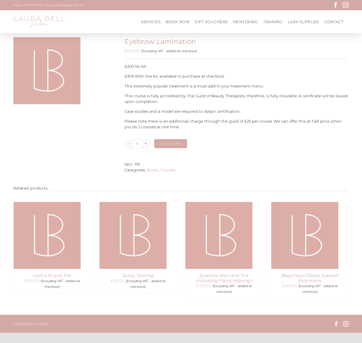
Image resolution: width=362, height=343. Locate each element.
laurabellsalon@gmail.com (66, 5)
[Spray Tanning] (133, 204)
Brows (152, 170)
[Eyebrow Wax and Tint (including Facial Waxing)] (218, 204)
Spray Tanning (138, 275)
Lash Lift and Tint (52, 275)
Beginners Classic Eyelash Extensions (309, 278)
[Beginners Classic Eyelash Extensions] (304, 204)
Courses (167, 170)
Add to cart (170, 143)
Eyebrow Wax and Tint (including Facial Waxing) (224, 278)
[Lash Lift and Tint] (47, 204)
